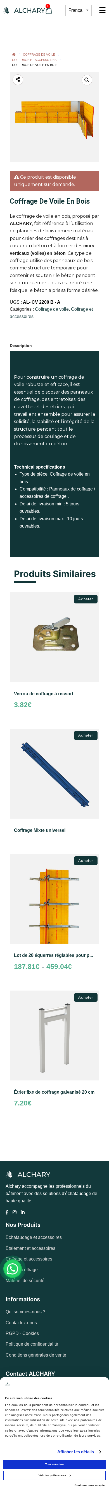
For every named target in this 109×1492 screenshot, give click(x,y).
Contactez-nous (21, 1322)
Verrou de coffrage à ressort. (44, 693)
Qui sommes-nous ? (25, 1311)
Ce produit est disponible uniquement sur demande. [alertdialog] (45, 180)
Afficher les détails (75, 1451)
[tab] (22, 344)
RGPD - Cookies (22, 1333)
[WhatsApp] (12, 1268)
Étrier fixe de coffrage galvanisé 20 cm (54, 1092)
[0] (56, 10)
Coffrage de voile (39, 54)
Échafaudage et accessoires (34, 1237)
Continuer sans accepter (90, 1485)
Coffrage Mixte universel (39, 830)
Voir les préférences (52, 1475)
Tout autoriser (54, 1464)
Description (21, 345)
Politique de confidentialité (32, 1344)
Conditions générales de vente (36, 1355)
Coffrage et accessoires (34, 60)
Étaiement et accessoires (30, 1248)
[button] (87, 80)
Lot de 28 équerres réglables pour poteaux (59, 955)
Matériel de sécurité (25, 1280)
